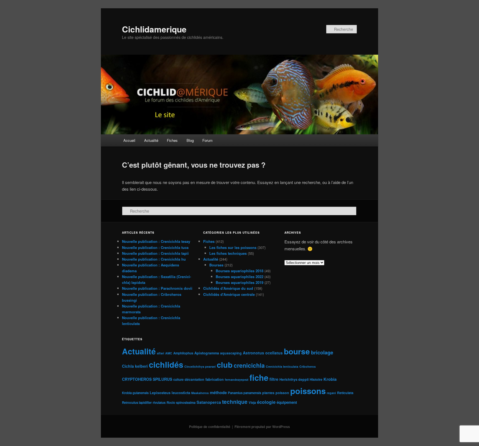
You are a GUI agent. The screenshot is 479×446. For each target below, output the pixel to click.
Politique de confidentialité (209, 426)
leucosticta (181, 392)
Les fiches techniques (228, 253)
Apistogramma (206, 353)
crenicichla (249, 365)
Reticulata (345, 392)
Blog (190, 140)
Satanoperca (209, 402)
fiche (258, 377)
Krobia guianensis (135, 392)
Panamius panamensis (244, 392)
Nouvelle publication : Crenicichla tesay (156, 241)
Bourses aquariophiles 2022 (239, 276)
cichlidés (166, 364)
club (225, 364)
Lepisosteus (160, 392)
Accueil (129, 140)
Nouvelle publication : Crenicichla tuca (155, 247)
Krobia (330, 379)
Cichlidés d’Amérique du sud (228, 288)
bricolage (322, 352)
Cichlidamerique (154, 29)
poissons (308, 391)
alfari (160, 353)
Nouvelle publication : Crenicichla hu (154, 259)
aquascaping (231, 353)
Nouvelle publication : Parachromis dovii (157, 288)
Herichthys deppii (294, 379)
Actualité (151, 140)
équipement (287, 402)
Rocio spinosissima (181, 402)
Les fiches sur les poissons (232, 247)
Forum (207, 140)
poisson (282, 392)
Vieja (252, 402)
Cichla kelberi (135, 366)
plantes (268, 392)
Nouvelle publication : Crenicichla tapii (155, 253)
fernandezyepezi (236, 379)
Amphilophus (183, 353)
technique (235, 401)
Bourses (216, 265)
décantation (194, 379)
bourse (297, 351)
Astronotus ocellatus (263, 353)
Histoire (316, 379)
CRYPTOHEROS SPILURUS (147, 379)
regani (331, 393)
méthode (218, 392)
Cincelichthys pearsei (200, 366)
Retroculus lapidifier (137, 402)
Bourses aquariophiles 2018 (239, 270)
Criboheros (307, 366)
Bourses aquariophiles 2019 (239, 282)
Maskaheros (200, 393)
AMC (168, 353)
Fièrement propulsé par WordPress (262, 426)
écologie (266, 402)
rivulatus (159, 402)
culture (178, 379)
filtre (273, 379)
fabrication (214, 379)
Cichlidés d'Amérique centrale (229, 294)
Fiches (172, 140)
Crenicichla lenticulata (282, 366)
